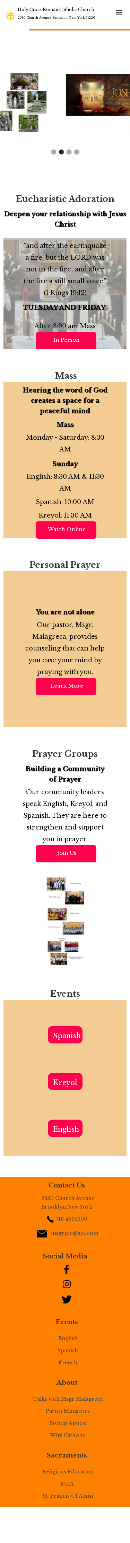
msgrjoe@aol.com (74, 1233)
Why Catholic (67, 1435)
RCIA (67, 1484)
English (66, 1129)
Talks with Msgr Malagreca (68, 1399)
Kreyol (65, 1082)
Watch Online (67, 529)
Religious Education (68, 1472)
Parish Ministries (68, 1411)
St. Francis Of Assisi (68, 1496)
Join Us (66, 853)
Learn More (66, 685)
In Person (66, 340)
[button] (119, 13)
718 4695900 (71, 1219)
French (68, 1363)
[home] (10, 15)
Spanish (67, 1036)
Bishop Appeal (68, 1423)
